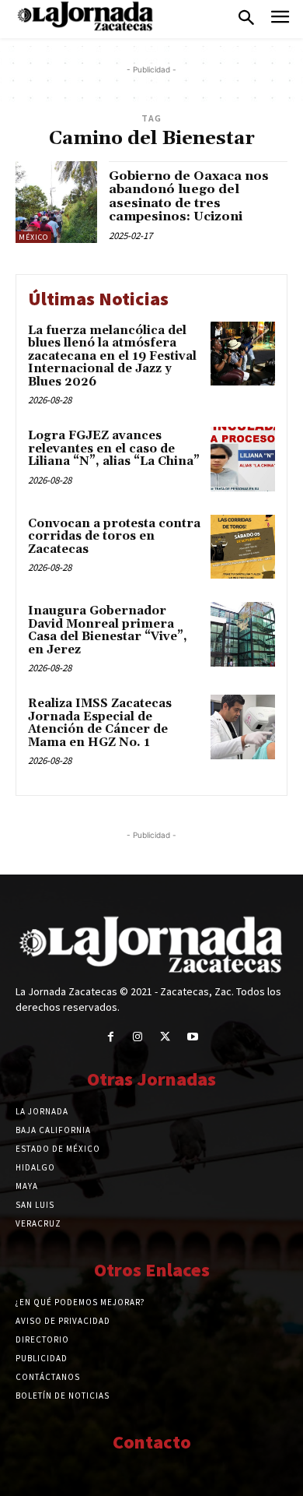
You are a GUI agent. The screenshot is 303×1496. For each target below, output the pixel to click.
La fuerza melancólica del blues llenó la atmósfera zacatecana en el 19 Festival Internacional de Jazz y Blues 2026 (112, 356)
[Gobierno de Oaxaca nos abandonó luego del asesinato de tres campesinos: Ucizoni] (56, 202)
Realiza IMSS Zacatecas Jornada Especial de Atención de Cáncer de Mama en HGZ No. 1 (100, 723)
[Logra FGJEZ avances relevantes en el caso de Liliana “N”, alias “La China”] (243, 459)
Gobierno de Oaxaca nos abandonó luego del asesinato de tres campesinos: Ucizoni (189, 196)
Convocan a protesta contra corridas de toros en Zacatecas (114, 536)
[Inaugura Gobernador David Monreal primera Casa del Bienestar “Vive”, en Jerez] (243, 634)
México (33, 237)
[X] (165, 1037)
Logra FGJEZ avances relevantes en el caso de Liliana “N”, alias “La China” (114, 448)
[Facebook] (110, 1037)
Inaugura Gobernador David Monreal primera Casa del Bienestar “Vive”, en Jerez (107, 630)
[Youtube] (192, 1037)
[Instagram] (138, 1037)
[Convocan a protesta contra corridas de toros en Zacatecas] (243, 547)
